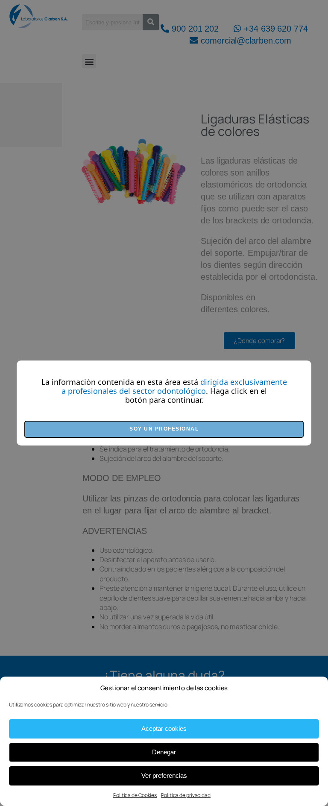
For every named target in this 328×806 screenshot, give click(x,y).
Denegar (164, 752)
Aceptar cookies (164, 728)
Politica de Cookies (135, 795)
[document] (164, 403)
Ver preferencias (164, 775)
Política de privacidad (186, 795)
